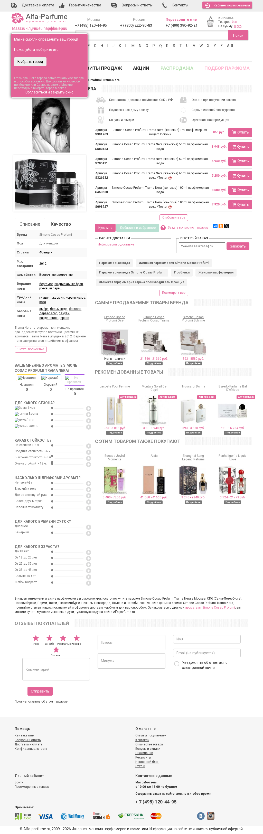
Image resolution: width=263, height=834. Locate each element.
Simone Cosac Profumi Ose (114, 318)
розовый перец (50, 288)
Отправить (40, 691)
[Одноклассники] (221, 226)
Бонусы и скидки (147, 749)
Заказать (238, 246)
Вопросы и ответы (28, 740)
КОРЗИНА (225, 18)
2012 (42, 264)
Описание (30, 224)
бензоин (75, 309)
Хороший (50, 387)
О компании (144, 753)
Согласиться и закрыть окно (49, 92)
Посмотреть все (173, 293)
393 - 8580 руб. (193, 359)
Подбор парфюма (227, 68)
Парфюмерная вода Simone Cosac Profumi (132, 272)
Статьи (140, 766)
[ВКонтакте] (215, 226)
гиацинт (45, 297)
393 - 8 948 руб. (154, 428)
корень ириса (75, 297)
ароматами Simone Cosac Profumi (210, 607)
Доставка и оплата (28, 744)
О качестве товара (149, 744)
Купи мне (105, 228)
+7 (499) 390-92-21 (182, 25)
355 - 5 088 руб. (115, 428)
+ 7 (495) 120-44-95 (155, 801)
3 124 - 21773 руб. (233, 497)
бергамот (46, 284)
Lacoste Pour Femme (115, 386)
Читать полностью (30, 349)
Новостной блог (147, 762)
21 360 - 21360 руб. (154, 359)
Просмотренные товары (32, 787)
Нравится (27, 387)
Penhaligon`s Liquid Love (233, 457)
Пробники (182, 272)
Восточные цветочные (56, 275)
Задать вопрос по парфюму (187, 227)
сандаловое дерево (54, 318)
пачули (64, 313)
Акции (141, 68)
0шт (234, 22)
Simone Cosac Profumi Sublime (193, 318)
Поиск (238, 35)
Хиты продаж (104, 68)
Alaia (154, 456)
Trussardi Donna (193, 386)
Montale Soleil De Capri (154, 388)
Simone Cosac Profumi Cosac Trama (154, 318)
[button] (240, 132)
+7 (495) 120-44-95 (91, 25)
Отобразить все (173, 217)
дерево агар (48, 313)
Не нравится (74, 391)
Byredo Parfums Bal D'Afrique (233, 388)
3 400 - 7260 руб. (115, 497)
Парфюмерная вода (114, 263)
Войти (19, 782)
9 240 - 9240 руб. (193, 497)
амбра (44, 309)
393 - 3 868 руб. (193, 428)
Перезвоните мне (181, 19)
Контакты (142, 740)
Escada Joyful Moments (115, 457)
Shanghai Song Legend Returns (193, 457)
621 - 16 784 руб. (233, 428)
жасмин (58, 297)
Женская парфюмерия (216, 272)
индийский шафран (68, 284)
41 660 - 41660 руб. (154, 497)
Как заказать (24, 735)
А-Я (230, 46)
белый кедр (58, 309)
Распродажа (177, 68)
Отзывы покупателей (150, 735)
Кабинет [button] (232, 5)
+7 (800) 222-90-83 (136, 25)
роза (42, 302)
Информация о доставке (116, 244)
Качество (61, 224)
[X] (226, 226)
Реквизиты (143, 757)
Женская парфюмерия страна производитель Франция (141, 282)
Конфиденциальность (31, 749)
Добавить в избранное (138, 228)
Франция (45, 252)
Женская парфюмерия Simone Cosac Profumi (174, 263)
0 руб (237, 26)
